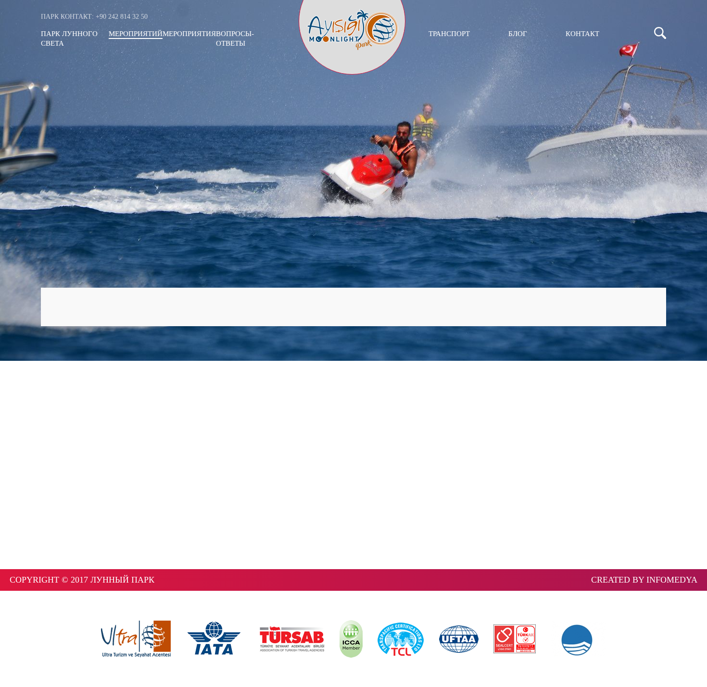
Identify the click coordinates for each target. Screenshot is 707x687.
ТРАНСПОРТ (449, 34)
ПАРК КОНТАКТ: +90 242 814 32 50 (94, 16)
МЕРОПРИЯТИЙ (136, 34)
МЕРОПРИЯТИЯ (189, 34)
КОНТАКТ (582, 34)
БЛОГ (517, 34)
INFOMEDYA (671, 580)
